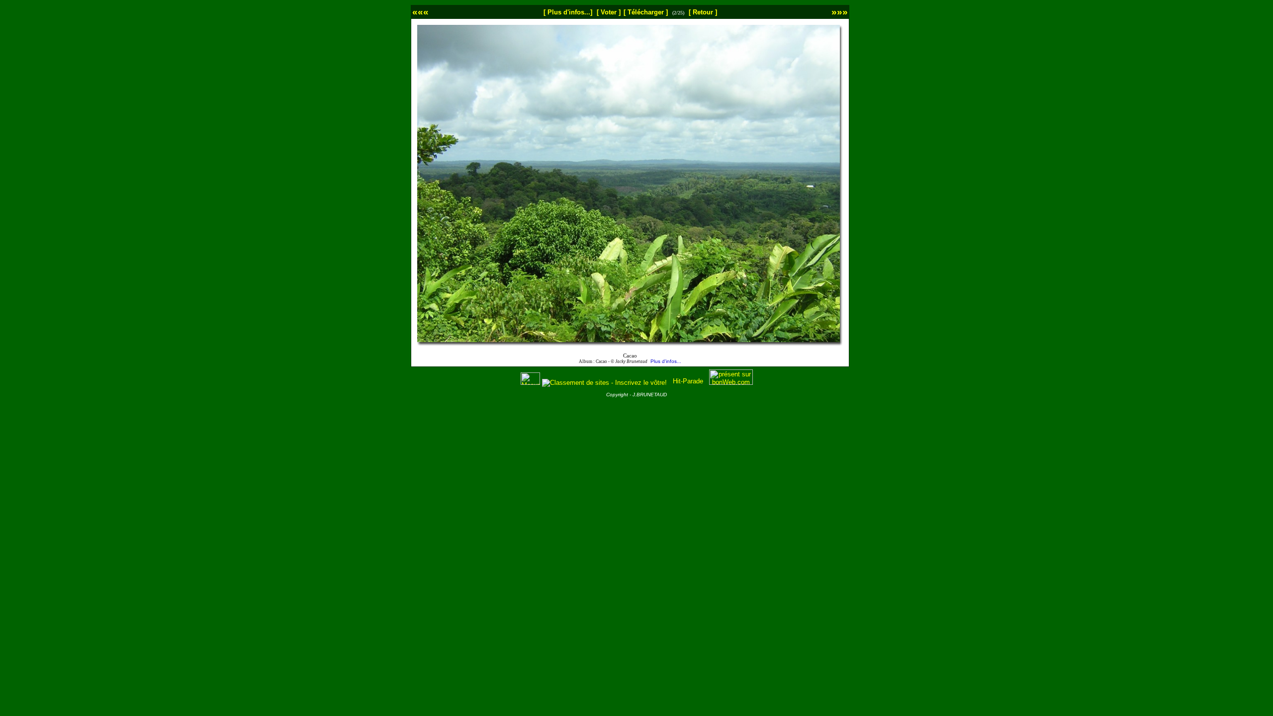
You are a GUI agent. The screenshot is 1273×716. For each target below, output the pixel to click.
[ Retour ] (703, 12)
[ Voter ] (609, 12)
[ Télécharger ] (646, 12)
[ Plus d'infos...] (568, 12)
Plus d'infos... (665, 361)
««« (420, 11)
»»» (839, 11)
